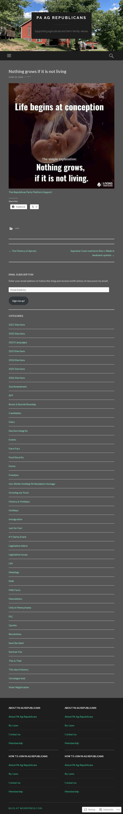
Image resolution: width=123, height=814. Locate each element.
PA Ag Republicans (61, 17)
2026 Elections (17, 377)
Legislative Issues (18, 554)
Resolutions (15, 633)
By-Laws (13, 725)
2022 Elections (17, 333)
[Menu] (9, 55)
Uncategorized (17, 678)
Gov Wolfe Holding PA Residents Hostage (32, 483)
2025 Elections (17, 368)
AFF (11, 395)
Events (12, 439)
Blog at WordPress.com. (26, 808)
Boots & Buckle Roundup (22, 404)
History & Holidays (19, 501)
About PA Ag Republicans (23, 716)
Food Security (16, 457)
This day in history (19, 669)
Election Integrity (18, 430)
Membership (16, 743)
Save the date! (16, 642)
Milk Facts (14, 589)
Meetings (14, 572)
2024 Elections (17, 359)
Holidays (14, 510)
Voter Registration (19, 687)
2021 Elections (17, 324)
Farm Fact (14, 448)
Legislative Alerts (18, 545)
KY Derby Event (17, 536)
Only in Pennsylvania (20, 607)
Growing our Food (19, 492)
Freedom (14, 474)
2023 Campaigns (18, 342)
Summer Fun (15, 651)
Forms (12, 466)
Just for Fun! (15, 527)
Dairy (12, 421)
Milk (11, 580)
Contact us (14, 734)
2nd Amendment (18, 386)
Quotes (13, 625)
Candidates (15, 413)
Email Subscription (21, 274)
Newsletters (15, 598)
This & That (15, 660)
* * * (29, 77)
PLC (11, 616)
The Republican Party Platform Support (30, 192)
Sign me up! (18, 300)
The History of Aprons (22, 250)
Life (17, 228)
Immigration (15, 519)
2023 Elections (17, 351)
